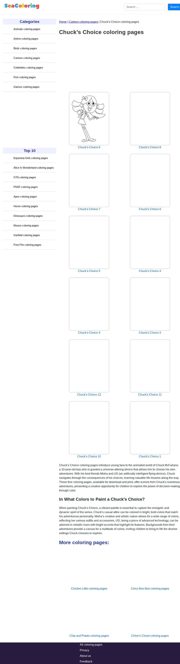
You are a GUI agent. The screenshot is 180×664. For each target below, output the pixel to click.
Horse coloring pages (26, 206)
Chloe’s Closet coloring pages (150, 635)
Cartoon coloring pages (27, 57)
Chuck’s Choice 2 (150, 332)
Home (63, 21)
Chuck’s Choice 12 (89, 394)
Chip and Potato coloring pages (89, 635)
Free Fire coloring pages (27, 244)
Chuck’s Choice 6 (150, 209)
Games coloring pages (27, 86)
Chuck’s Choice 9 (89, 147)
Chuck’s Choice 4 (150, 271)
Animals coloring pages (27, 29)
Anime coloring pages (26, 38)
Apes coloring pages (25, 196)
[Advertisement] (29, 119)
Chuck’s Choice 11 (150, 394)
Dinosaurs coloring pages (28, 215)
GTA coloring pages (25, 177)
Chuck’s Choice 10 (89, 456)
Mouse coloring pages (26, 225)
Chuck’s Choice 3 (89, 332)
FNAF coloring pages (26, 186)
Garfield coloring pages (27, 235)
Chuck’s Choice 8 (150, 147)
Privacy (84, 650)
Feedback (86, 661)
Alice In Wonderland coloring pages (34, 167)
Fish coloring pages (25, 77)
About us (85, 655)
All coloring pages (91, 644)
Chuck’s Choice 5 (89, 271)
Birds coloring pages (25, 48)
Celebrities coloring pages (28, 67)
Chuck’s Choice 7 (89, 209)
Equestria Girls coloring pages (31, 157)
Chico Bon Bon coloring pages (150, 588)
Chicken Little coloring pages (89, 588)
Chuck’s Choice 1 (150, 456)
